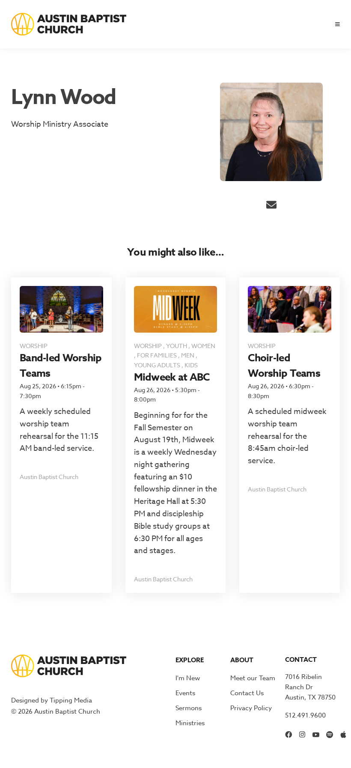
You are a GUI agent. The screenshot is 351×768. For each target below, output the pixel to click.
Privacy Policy (251, 708)
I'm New (188, 678)
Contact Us (247, 693)
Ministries (190, 723)
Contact (301, 659)
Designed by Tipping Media (51, 700)
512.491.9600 (305, 715)
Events (185, 693)
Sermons (189, 708)
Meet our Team (252, 678)
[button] (334, 24)
